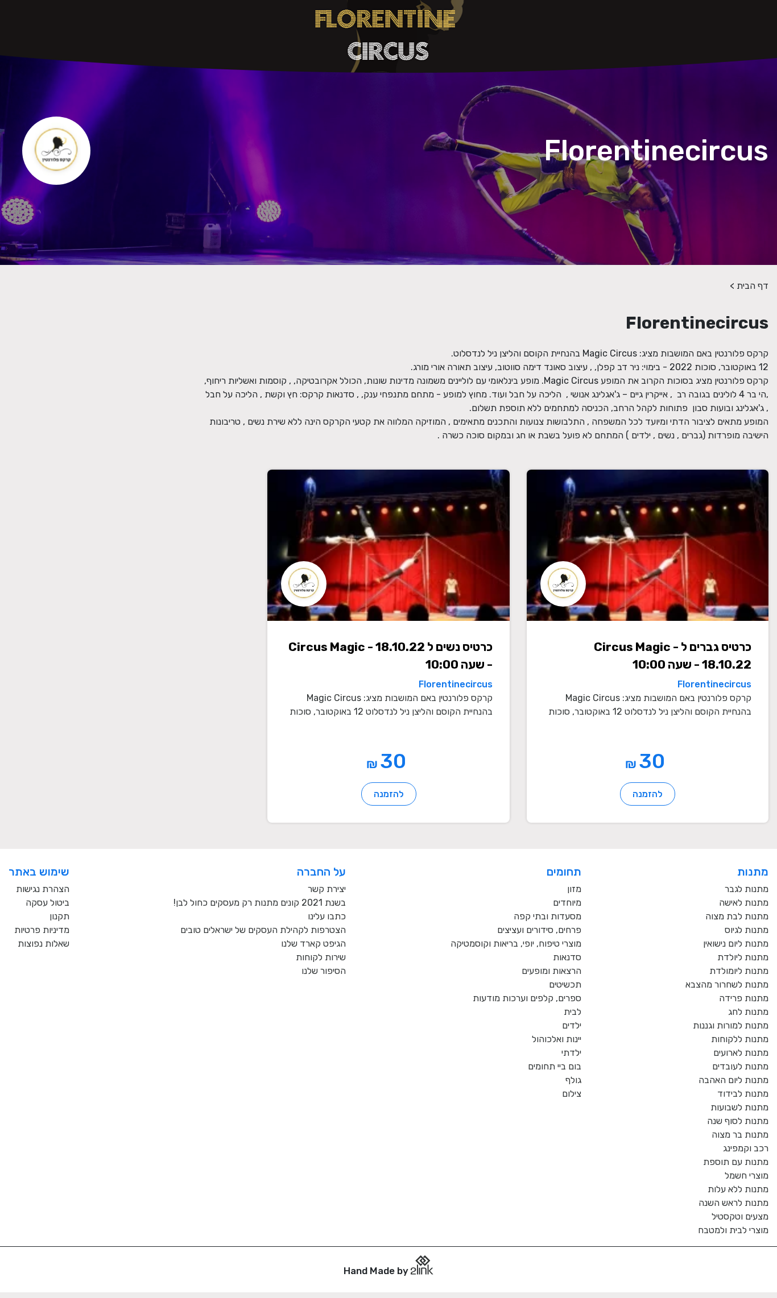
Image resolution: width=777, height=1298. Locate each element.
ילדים (571, 1025)
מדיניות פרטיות (41, 929)
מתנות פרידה (743, 998)
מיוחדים (567, 902)
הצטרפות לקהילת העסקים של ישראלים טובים (263, 929)
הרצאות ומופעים (551, 970)
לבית (572, 1011)
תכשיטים (565, 984)
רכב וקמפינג (745, 1148)
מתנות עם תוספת (735, 1161)
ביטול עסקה (47, 902)
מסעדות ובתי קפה (547, 916)
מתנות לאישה (743, 902)
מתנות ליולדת (742, 957)
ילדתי (571, 1052)
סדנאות (567, 957)
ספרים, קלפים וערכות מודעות (527, 998)
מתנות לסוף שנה (737, 1120)
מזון (574, 889)
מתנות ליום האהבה (733, 1080)
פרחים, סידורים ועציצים (539, 929)
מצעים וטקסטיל (740, 1216)
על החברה (321, 871)
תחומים (564, 871)
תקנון (59, 916)
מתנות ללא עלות (738, 1189)
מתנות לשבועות (739, 1107)
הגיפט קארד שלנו (313, 943)
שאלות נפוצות (43, 943)
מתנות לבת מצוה (736, 916)
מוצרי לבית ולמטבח (733, 1230)
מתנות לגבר (746, 889)
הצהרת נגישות (42, 889)
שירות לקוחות (321, 957)
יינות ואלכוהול (556, 1039)
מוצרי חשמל (746, 1175)
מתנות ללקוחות (739, 1039)
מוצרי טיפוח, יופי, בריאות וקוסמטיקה (516, 943)
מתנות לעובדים (740, 1066)
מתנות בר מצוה (740, 1134)
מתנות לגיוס (746, 929)
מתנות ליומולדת (738, 970)
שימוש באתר (39, 871)
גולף (573, 1080)
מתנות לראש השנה (733, 1202)
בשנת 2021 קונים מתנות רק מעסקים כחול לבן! (259, 902)
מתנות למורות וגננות (730, 1025)
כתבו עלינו (327, 916)
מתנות (752, 871)
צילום (571, 1093)
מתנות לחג (748, 1011)
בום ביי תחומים (554, 1066)
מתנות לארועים (740, 1052)
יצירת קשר (327, 889)
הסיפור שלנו (323, 970)
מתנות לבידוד (742, 1093)
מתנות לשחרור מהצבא (726, 984)
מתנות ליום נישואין (735, 943)
